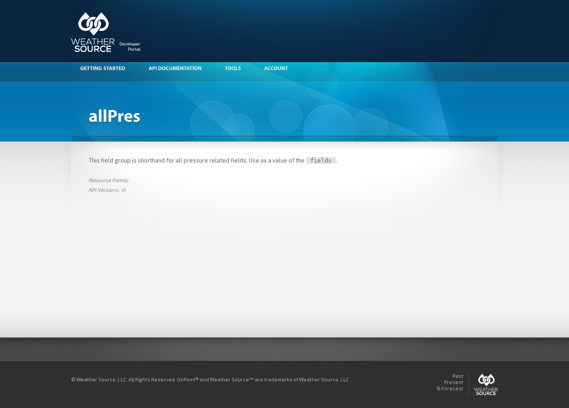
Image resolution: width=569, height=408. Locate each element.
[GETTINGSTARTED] (107, 69)
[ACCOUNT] (280, 69)
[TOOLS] (237, 69)
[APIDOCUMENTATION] (179, 69)
